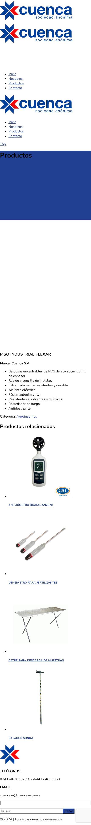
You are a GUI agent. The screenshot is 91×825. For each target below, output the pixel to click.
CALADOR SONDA (20, 738)
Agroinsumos (27, 416)
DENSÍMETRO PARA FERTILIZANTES (32, 583)
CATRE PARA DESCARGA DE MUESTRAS (36, 660)
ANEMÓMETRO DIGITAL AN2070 (30, 505)
